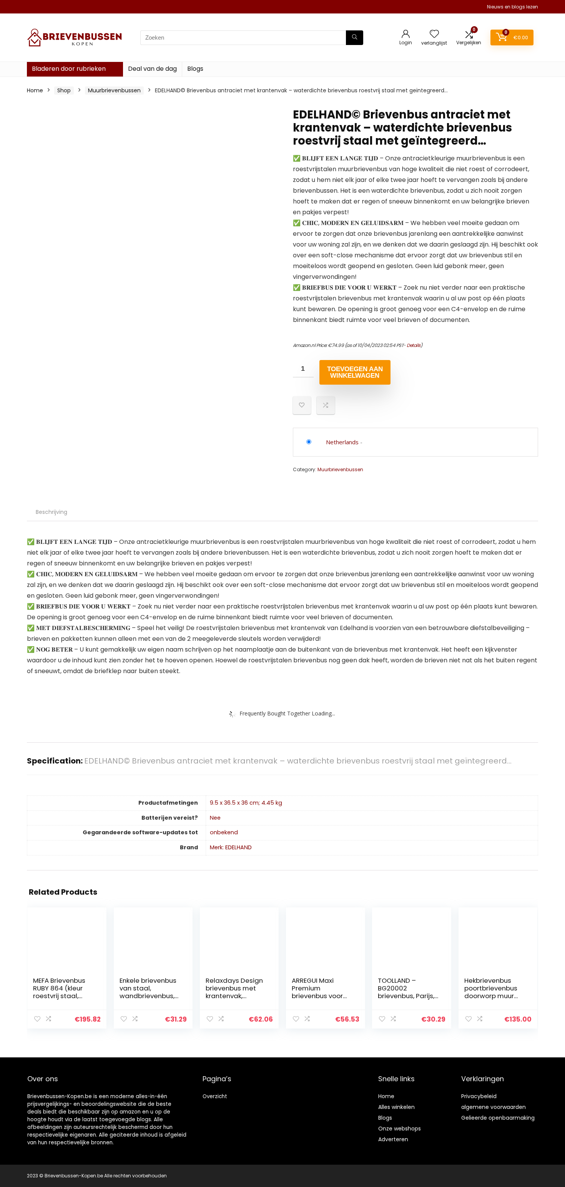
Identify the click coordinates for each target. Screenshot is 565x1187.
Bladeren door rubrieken (69, 68)
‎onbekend (224, 832)
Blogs (195, 68)
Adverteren (393, 1139)
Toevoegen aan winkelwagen (355, 372)
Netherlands (342, 442)
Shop (64, 90)
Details (413, 345)
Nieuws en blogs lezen (512, 6)
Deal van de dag (152, 68)
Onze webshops (399, 1128)
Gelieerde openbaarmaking (498, 1118)
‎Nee (215, 818)
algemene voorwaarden (493, 1107)
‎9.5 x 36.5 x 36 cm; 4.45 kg (246, 803)
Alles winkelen (396, 1107)
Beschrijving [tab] (51, 512)
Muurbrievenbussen (114, 90)
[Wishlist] (434, 34)
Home (35, 90)
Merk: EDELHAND (231, 847)
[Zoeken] (354, 37)
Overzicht (215, 1096)
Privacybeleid (479, 1096)
